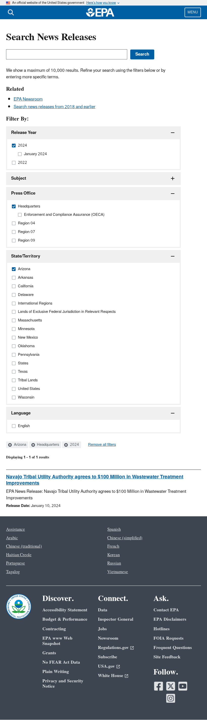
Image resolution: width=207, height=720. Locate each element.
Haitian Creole (19, 555)
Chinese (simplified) (124, 538)
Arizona (19, 445)
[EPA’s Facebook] (158, 686)
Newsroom (108, 638)
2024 (74, 445)
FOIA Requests (168, 638)
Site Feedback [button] (166, 657)
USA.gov (106, 666)
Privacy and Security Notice (62, 683)
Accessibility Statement (64, 610)
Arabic (12, 538)
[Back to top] (193, 706)
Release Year (24, 132)
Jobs (102, 629)
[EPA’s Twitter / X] (171, 686)
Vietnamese (117, 571)
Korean (113, 555)
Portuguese (15, 563)
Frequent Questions (172, 647)
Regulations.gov (113, 647)
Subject (18, 178)
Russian (114, 563)
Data (102, 610)
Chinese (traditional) (24, 546)
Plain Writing (55, 671)
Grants (49, 653)
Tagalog (13, 571)
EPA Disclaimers (169, 619)
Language (21, 413)
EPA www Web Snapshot (57, 641)
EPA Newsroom (28, 99)
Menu (193, 12)
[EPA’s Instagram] (171, 698)
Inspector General (115, 619)
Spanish (114, 529)
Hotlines (161, 629)
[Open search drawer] (11, 12)
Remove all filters (102, 445)
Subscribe (107, 657)
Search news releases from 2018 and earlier (54, 106)
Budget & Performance (64, 619)
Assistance (15, 529)
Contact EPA (166, 610)
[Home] (100, 12)
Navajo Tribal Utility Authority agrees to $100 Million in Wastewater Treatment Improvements (94, 480)
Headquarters (47, 445)
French (113, 546)
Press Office (23, 193)
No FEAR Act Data (61, 662)
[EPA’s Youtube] (183, 686)
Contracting (54, 629)
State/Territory (25, 256)
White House (110, 675)
